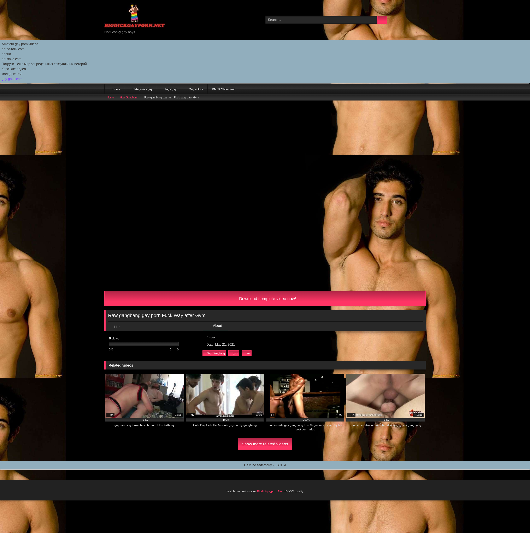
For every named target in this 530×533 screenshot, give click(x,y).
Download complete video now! (267, 298)
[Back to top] (517, 521)
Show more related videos (265, 444)
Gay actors (196, 89)
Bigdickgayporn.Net (270, 491)
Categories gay (142, 89)
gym (235, 353)
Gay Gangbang (129, 97)
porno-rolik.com (13, 49)
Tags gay (171, 89)
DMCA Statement (223, 89)
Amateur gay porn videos (20, 44)
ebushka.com (11, 59)
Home (116, 89)
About (217, 325)
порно (6, 54)
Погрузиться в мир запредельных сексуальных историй (44, 64)
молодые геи (12, 74)
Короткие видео (14, 69)
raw (248, 353)
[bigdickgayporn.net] (134, 16)
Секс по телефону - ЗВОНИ (265, 465)
